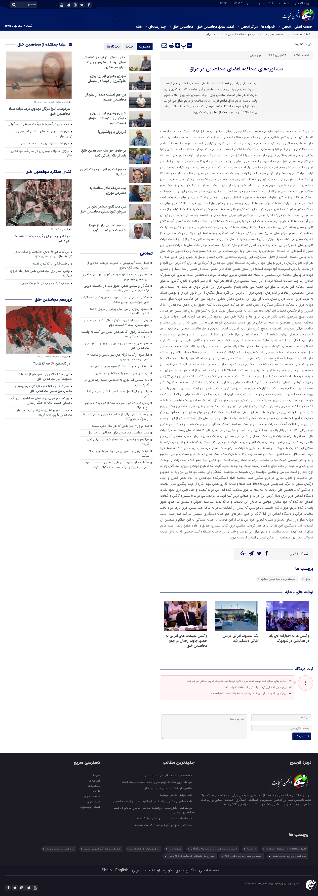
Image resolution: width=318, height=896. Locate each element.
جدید (129, 47)
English (237, 3)
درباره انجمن (303, 3)
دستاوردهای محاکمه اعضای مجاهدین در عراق (236, 69)
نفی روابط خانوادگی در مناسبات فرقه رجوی (191, 856)
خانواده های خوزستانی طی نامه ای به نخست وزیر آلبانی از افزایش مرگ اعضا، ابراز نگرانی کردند (116, 465)
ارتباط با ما (284, 3)
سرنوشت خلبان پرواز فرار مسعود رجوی (45, 143)
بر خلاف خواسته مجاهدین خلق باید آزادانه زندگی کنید (103, 153)
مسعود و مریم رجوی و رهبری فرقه (243, 856)
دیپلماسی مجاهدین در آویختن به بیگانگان (214, 849)
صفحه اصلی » (274, 34)
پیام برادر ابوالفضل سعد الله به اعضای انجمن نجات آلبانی (116, 394)
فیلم (139, 26)
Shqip (224, 3)
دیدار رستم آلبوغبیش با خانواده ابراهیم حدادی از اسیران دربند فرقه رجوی (118, 265)
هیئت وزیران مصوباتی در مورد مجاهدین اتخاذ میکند (119, 453)
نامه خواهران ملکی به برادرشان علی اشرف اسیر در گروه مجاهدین (153, 801)
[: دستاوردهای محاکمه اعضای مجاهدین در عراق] (164, 45)
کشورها (298, 44)
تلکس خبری (265, 3)
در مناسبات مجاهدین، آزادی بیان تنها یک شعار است (160, 818)
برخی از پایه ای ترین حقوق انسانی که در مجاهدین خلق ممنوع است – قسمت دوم (116, 323)
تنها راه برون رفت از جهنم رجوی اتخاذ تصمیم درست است (157, 782)
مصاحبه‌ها (94, 786)
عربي (250, 3)
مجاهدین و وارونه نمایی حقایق (278, 579)
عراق (308, 579)
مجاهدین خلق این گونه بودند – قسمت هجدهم (42, 238)
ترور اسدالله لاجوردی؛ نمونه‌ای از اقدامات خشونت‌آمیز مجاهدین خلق (45, 376)
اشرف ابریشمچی (90, 806)
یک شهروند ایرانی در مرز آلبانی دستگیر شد (240, 638)
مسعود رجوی (92, 796)
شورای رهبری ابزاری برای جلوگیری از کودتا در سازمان (107, 78)
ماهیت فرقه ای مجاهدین (144, 849)
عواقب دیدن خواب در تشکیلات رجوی (46, 283)
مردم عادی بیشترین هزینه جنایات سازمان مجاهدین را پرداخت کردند (44, 413)
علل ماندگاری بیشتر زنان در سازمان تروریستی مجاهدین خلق (103, 209)
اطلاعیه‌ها (94, 780)
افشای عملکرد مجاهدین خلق (49, 172)
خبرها (96, 775)
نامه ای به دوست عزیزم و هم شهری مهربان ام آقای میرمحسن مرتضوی (116, 277)
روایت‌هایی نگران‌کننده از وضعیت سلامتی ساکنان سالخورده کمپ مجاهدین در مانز (154, 809)
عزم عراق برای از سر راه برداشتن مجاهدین (122, 373)
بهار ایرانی (255, 55)
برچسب (251, 849)
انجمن (286, 26)
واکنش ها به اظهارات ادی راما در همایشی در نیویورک (289, 638)
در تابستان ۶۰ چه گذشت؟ (51, 363)
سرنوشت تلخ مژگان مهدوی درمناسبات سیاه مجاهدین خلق (39, 111)
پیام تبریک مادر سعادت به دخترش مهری (107, 190)
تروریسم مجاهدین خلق (53, 299)
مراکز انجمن (249, 26)
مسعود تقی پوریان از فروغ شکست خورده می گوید (107, 227)
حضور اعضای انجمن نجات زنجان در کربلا (103, 171)
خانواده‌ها (268, 26)
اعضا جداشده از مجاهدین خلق (42, 44)
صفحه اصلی (303, 26)
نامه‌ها (96, 791)
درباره (167, 870)
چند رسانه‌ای (157, 26)
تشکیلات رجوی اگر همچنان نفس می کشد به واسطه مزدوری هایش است (115, 334)
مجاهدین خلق (183, 26)
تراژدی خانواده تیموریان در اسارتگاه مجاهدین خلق (41, 153)
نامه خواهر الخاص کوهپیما (176, 794)
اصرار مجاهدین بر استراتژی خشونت (286, 849)
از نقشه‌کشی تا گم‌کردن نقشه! (51, 264)
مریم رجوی (93, 801)
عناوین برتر (175, 849)
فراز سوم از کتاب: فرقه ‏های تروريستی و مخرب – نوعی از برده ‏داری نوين (118, 357)
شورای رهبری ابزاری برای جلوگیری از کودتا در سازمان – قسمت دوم (105, 118)
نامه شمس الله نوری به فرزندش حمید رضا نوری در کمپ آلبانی (116, 382)
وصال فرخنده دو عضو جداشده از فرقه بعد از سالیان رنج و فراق (116, 405)
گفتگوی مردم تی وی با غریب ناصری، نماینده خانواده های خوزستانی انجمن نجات (115, 300)
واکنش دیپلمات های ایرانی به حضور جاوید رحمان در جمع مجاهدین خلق (186, 640)
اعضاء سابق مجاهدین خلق (215, 26)
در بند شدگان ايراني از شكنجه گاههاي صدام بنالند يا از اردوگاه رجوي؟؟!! (116, 417)
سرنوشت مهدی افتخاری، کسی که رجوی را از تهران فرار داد (42, 134)
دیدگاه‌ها (113, 47)
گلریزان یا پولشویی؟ (112, 132)
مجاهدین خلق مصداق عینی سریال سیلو (168, 775)
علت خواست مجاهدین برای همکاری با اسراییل (118, 432)
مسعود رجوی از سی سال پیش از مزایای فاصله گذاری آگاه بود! (119, 311)
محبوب (144, 47)
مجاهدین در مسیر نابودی (60, 849)
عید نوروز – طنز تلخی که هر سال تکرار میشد (120, 426)
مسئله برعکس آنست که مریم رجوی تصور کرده (119, 366)
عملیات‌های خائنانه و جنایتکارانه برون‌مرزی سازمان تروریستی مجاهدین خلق (43, 388)
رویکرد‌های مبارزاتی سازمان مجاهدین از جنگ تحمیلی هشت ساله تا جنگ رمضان (41, 400)
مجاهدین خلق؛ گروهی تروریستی (102, 849)
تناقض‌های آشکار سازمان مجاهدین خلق (168, 788)
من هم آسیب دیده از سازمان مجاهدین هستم (105, 97)
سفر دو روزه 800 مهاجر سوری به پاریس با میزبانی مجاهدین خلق (117, 346)
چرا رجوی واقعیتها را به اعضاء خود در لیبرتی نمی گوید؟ (118, 442)
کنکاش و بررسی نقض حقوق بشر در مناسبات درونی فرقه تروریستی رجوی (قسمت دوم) (116, 288)
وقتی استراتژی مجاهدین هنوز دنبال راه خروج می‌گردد (41, 273)
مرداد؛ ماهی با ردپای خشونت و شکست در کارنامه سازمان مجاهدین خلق (43, 254)
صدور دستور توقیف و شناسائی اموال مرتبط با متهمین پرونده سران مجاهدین (104, 62)
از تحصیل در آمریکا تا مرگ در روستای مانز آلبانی (39, 124)
